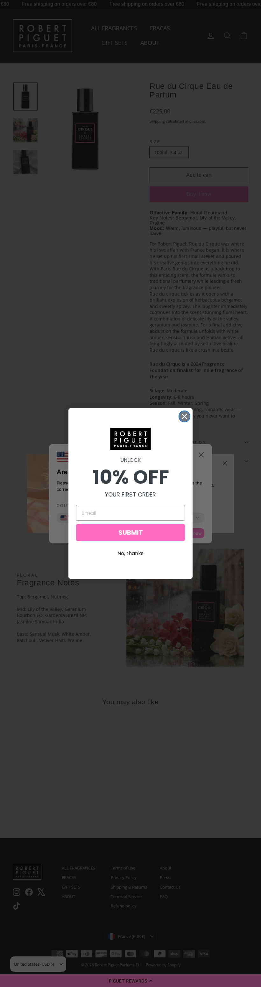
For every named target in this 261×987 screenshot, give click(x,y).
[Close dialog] (184, 416)
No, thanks (130, 553)
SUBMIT (130, 532)
